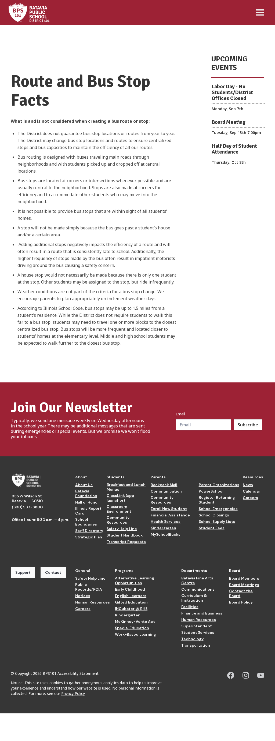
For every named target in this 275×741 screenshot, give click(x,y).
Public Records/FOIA (88, 587)
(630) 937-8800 (27, 507)
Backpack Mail (164, 484)
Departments (194, 570)
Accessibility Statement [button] (78, 673)
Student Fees (212, 528)
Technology (192, 638)
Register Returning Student (217, 500)
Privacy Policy (73, 693)
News (248, 484)
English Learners (130, 595)
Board (234, 570)
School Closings (214, 515)
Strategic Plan (88, 537)
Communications (198, 589)
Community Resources (118, 520)
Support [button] (23, 572)
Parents (158, 477)
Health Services (165, 521)
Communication (166, 491)
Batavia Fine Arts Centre (197, 580)
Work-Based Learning (135, 634)
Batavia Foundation (86, 493)
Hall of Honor (87, 502)
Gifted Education (131, 602)
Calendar (251, 491)
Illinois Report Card (88, 511)
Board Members (244, 578)
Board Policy (241, 602)
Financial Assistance (170, 515)
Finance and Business (201, 613)
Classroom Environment (119, 509)
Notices (82, 595)
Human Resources (92, 602)
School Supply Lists (217, 521)
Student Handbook (125, 535)
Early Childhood (130, 589)
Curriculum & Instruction (194, 598)
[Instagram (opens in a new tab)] (246, 675)
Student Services (197, 632)
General (82, 570)
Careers (250, 497)
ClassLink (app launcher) (120, 498)
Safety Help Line (122, 528)
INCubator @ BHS (131, 608)
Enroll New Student (169, 508)
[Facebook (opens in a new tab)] (230, 675)
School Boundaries (86, 522)
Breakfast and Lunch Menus (126, 487)
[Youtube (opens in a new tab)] (260, 675)
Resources (253, 477)
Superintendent (196, 626)
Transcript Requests (126, 541)
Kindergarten (163, 528)
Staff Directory (89, 530)
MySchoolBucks (165, 534)
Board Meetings (244, 584)
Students (116, 477)
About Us (84, 484)
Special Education (132, 627)
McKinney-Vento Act (135, 621)
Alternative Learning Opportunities (134, 580)
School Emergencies (218, 508)
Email (180, 414)
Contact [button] (53, 572)
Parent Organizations (219, 484)
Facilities (189, 606)
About (81, 477)
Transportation (195, 645)
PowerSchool (211, 491)
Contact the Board (241, 593)
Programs (124, 570)
